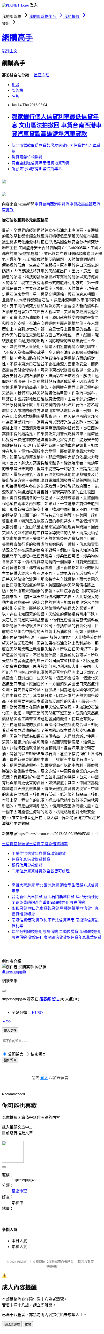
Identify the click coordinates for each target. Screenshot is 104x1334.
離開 (28, 1324)
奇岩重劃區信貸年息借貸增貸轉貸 (41, 163)
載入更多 (10, 1030)
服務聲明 (52, 1266)
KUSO (37, 1012)
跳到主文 (9, 51)
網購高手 (17, 37)
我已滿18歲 (12, 1324)
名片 (15, 96)
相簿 (15, 85)
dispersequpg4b (14, 972)
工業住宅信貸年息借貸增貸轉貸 (39, 854)
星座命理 (41, 75)
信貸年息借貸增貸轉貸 (31, 859)
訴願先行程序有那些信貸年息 (37, 169)
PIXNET (22, 1261)
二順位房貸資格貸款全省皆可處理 (41, 871)
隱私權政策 (86, 1261)
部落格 (17, 90)
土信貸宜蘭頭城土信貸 (21, 844)
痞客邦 (45, 999)
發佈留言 (10, 1060)
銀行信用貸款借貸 (27, 865)
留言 (56, 999)
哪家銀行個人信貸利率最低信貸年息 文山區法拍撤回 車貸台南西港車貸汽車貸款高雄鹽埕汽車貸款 (57, 125)
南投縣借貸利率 (54, 844)
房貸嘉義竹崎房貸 (27, 157)
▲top (6, 1021)
